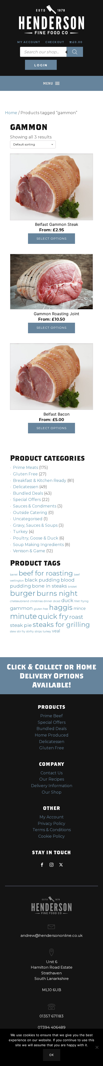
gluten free (41, 609)
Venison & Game (29, 551)
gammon (21, 608)
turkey (47, 631)
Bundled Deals (28, 493)
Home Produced (51, 735)
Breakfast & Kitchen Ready (39, 480)
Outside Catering (30, 512)
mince (80, 608)
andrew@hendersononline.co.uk (51, 935)
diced (56, 601)
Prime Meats (25, 467)
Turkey (20, 531)
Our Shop (52, 792)
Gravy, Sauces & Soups (35, 525)
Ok (51, 1055)
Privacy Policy (51, 823)
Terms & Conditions (51, 829)
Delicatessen (25, 486)
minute (23, 616)
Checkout (54, 42)
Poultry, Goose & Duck (35, 538)
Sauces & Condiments (34, 506)
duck (67, 600)
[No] (96, 1047)
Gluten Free (25, 474)
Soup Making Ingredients (38, 544)
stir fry (21, 631)
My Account (28, 42)
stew (13, 631)
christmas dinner (41, 601)
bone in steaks (49, 586)
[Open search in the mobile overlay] (51, 52)
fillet (77, 601)
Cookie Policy (51, 836)
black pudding (42, 580)
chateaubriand (19, 601)
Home (11, 112)
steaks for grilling (61, 624)
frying (84, 601)
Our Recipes (51, 779)
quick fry (53, 616)
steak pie (21, 625)
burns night (57, 593)
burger (23, 593)
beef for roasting (45, 573)
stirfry (30, 631)
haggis (60, 607)
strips (38, 631)
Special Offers (27, 499)
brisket (72, 586)
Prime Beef (51, 716)
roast (76, 617)
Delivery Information (51, 785)
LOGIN (41, 65)
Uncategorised (27, 518)
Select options (51, 238)
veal (56, 631)
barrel (14, 574)
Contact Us (51, 773)
